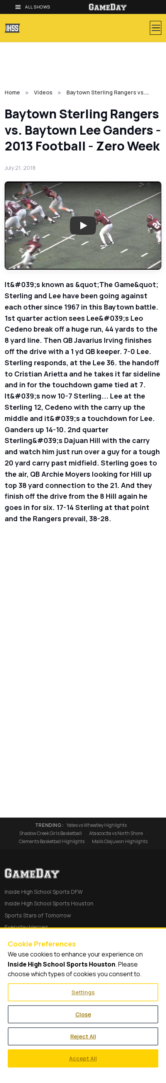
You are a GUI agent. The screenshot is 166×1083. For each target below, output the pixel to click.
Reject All (83, 1036)
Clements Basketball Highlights (52, 841)
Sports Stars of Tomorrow (38, 915)
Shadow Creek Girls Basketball (50, 833)
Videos (43, 92)
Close (83, 1014)
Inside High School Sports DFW (44, 891)
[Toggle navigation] (155, 28)
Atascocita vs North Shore (116, 833)
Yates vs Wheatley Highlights (96, 825)
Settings (83, 992)
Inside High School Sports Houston (49, 903)
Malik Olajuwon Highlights (119, 841)
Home (12, 92)
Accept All (83, 1058)
